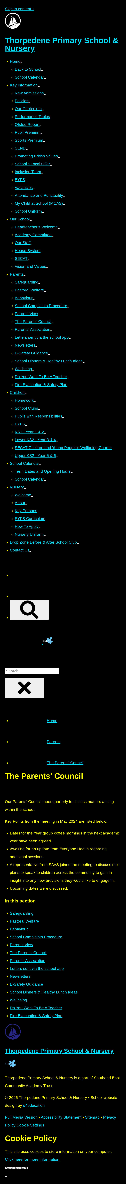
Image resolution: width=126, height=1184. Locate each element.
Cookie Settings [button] (30, 1125)
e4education (34, 1105)
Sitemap (92, 1117)
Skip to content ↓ (19, 9)
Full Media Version (21, 1117)
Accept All (9, 1168)
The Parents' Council (65, 763)
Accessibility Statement (61, 1117)
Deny (17, 1168)
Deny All (24, 1168)
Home (52, 720)
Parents (53, 742)
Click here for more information (32, 1159)
